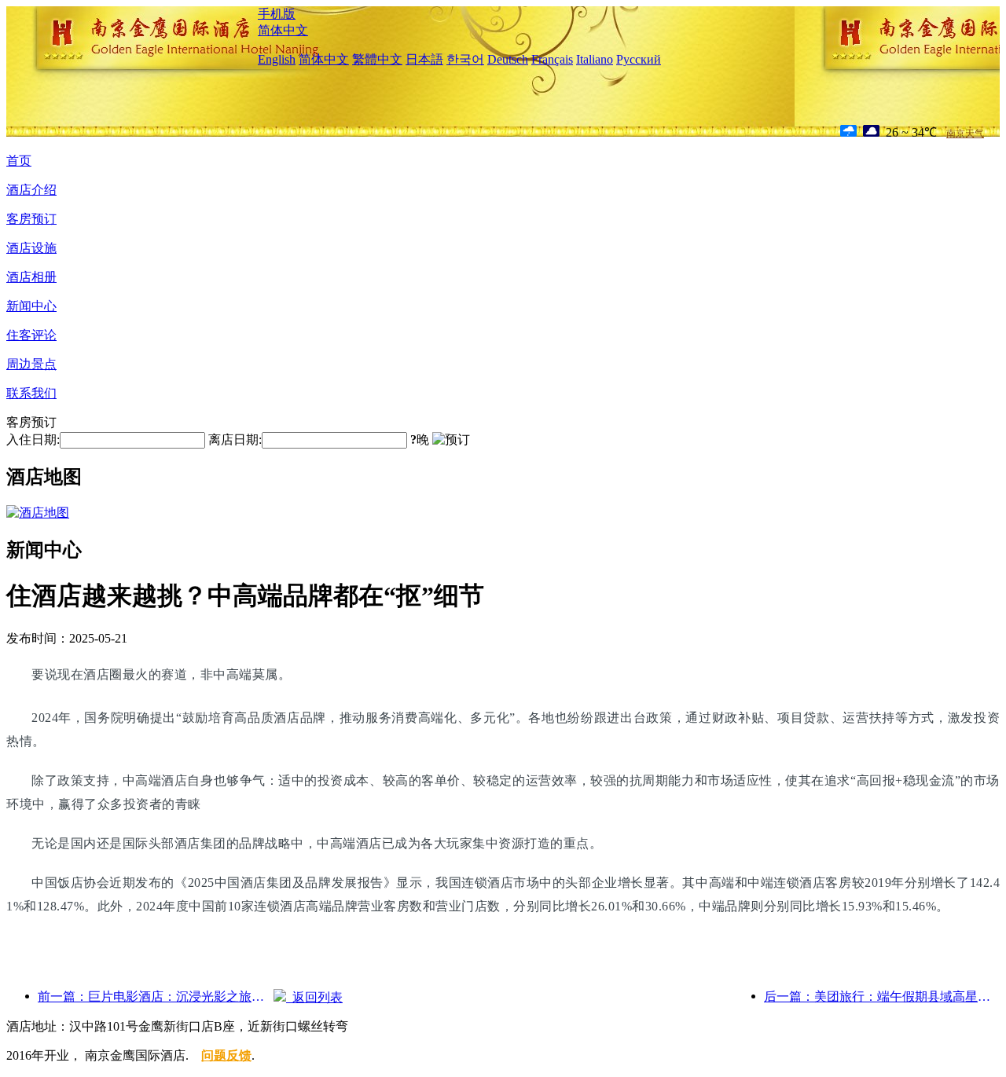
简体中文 (283, 30)
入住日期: (33, 439)
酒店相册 (31, 277)
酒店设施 (31, 248)
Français (552, 59)
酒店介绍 (31, 189)
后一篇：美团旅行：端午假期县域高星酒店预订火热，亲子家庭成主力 (882, 996)
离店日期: (235, 439)
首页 (18, 160)
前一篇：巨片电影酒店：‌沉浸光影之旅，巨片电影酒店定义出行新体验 (156, 996)
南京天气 (965, 133)
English (277, 59)
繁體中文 (377, 59)
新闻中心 (31, 306)
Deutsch (507, 59)
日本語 (424, 59)
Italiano (594, 59)
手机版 (277, 13)
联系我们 (31, 393)
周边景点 (31, 364)
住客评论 (31, 335)
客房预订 (31, 218)
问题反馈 (226, 1055)
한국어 (465, 59)
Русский (638, 59)
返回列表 (314, 997)
